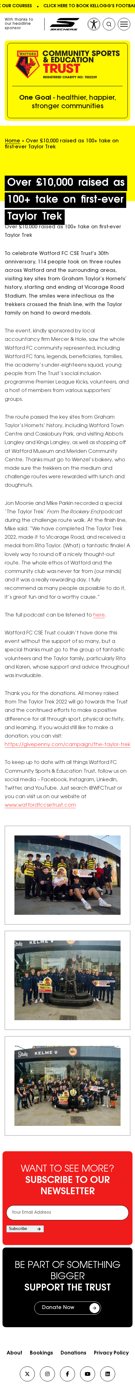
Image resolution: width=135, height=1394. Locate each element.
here (99, 615)
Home (12, 141)
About (14, 1353)
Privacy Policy (111, 1353)
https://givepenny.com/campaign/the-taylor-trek (67, 744)
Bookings (41, 1353)
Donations (73, 1353)
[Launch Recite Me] (94, 24)
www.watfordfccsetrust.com (40, 805)
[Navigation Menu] (124, 24)
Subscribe (18, 1228)
